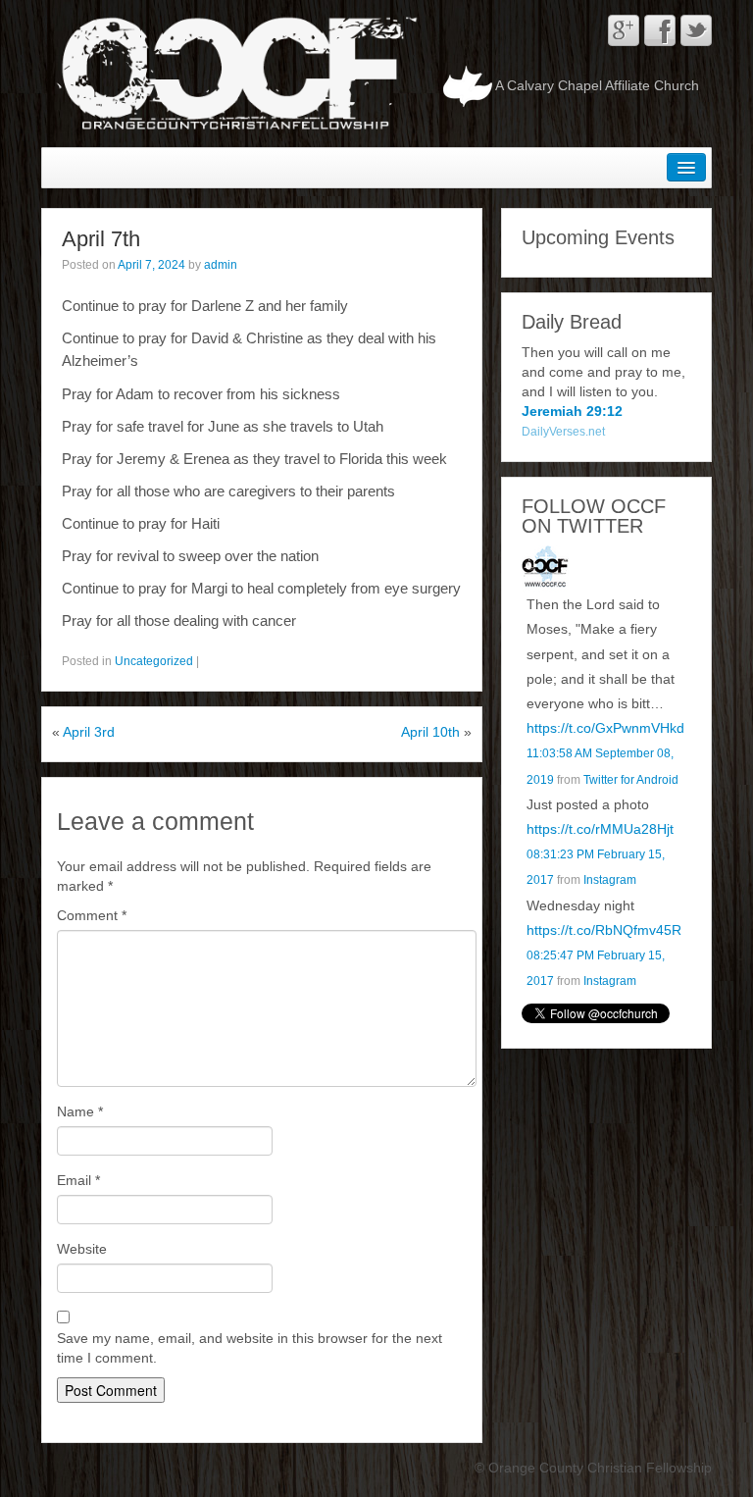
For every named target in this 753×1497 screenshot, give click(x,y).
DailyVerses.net (563, 432)
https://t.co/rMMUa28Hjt (600, 829)
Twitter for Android (630, 780)
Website (82, 1249)
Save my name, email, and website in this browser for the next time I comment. (249, 1348)
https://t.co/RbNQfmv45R (604, 930)
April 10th (430, 732)
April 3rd (89, 732)
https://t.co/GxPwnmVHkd (605, 728)
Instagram (609, 880)
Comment (91, 915)
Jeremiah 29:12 (572, 411)
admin (220, 265)
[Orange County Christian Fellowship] (233, 72)
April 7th (101, 239)
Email (78, 1180)
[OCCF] (545, 568)
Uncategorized (154, 661)
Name (80, 1111)
